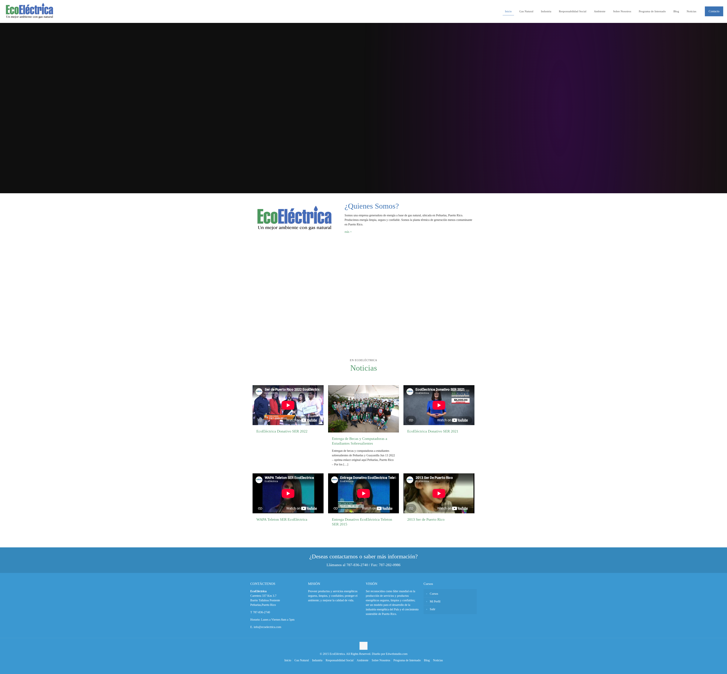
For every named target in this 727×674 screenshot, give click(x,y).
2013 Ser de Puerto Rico (426, 519)
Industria (317, 660)
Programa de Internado (407, 660)
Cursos (434, 593)
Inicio (287, 660)
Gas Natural (301, 660)
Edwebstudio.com (396, 653)
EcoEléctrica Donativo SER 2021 (432, 431)
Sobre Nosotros (381, 660)
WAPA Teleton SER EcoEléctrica (281, 519)
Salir (432, 609)
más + (348, 231)
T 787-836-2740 (260, 612)
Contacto (714, 11)
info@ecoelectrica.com (267, 627)
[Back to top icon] (363, 646)
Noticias (438, 660)
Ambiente (362, 660)
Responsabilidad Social (339, 660)
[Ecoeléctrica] (29, 11)
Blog (427, 660)
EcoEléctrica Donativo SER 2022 (281, 431)
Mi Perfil (435, 601)
